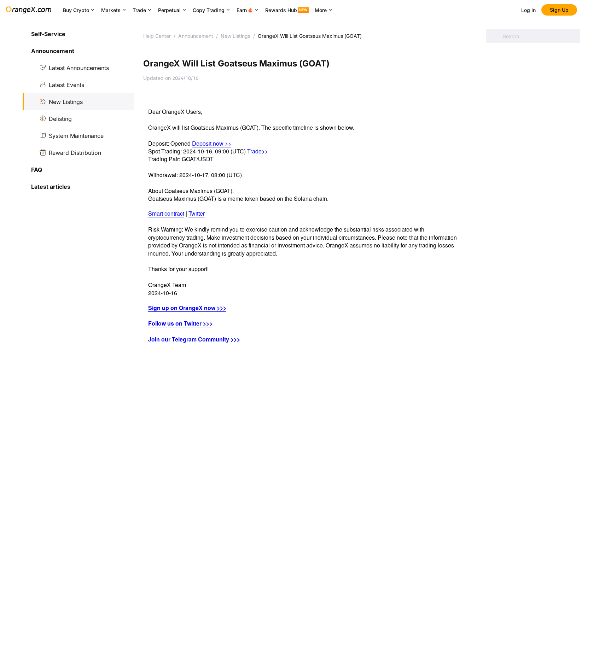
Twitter (196, 213)
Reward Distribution (75, 152)
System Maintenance (76, 135)
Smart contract (166, 213)
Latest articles (50, 186)
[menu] (78, 110)
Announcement (195, 36)
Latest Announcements (79, 67)
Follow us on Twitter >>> (180, 323)
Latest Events (66, 84)
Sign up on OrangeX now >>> (187, 308)
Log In (528, 10)
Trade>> (257, 151)
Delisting (60, 118)
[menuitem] (78, 33)
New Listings (66, 101)
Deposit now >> (211, 143)
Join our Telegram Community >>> (194, 339)
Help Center (157, 36)
